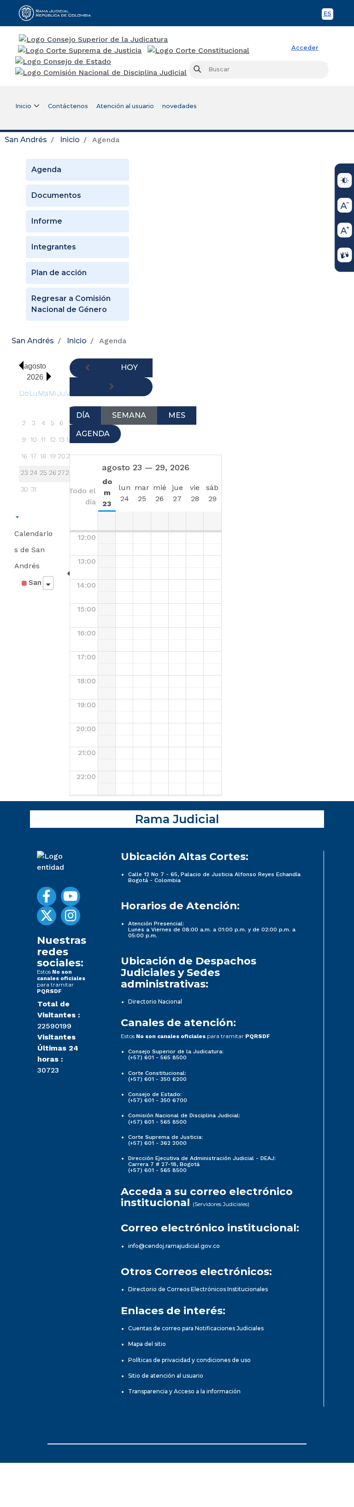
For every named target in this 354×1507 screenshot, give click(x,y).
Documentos (56, 195)
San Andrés (26, 139)
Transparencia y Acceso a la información (184, 1391)
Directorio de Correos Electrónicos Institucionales (198, 1289)
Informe (46, 221)
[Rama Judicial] (59, 12)
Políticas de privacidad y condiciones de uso (189, 1360)
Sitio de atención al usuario (165, 1375)
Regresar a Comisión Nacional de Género (71, 304)
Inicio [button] (23, 106)
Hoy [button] (129, 367)
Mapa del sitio (147, 1343)
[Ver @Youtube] (70, 896)
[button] (19, 365)
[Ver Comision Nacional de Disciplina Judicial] (101, 72)
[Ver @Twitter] (46, 915)
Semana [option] (129, 415)
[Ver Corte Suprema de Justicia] (80, 50)
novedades (179, 106)
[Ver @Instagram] (70, 915)
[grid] (50, 443)
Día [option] (83, 415)
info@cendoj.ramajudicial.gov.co (174, 1245)
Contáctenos (68, 106)
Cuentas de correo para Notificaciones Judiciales (196, 1328)
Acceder (305, 47)
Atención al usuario (125, 106)
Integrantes (53, 247)
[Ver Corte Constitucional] (199, 50)
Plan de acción (59, 272)
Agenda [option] (93, 433)
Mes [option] (176, 415)
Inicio (70, 139)
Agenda (46, 169)
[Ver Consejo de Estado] (63, 61)
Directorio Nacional (155, 1001)
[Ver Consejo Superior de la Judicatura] (93, 39)
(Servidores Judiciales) (221, 1204)
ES (328, 15)
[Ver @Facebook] (46, 896)
